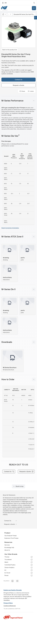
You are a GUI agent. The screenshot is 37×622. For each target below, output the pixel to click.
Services (7, 545)
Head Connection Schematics (10, 228)
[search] (34, 3)
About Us (7, 550)
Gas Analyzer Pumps (10, 535)
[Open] (34, 8)
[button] (18, 100)
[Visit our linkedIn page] (12, 581)
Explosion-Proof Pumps (11, 538)
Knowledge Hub (9, 547)
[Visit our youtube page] (17, 581)
